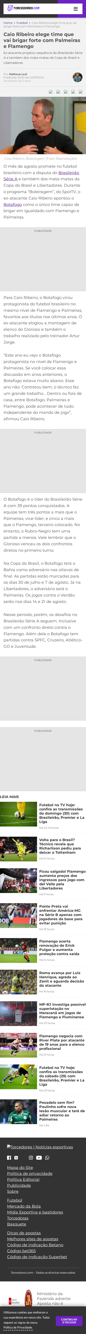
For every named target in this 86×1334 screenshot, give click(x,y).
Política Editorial (23, 1179)
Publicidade (19, 1185)
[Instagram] (31, 1158)
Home (8, 23)
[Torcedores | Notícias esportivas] (23, 8)
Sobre (13, 1191)
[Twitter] (16, 1158)
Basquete (16, 1224)
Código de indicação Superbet (37, 1256)
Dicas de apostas (24, 1233)
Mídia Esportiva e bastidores (35, 1212)
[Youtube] (39, 1158)
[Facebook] (9, 1158)
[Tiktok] (23, 1158)
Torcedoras (17, 1218)
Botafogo (13, 204)
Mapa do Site (20, 1167)
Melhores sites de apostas (32, 1239)
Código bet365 (21, 1250)
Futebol (22, 23)
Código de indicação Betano (35, 1245)
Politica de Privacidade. (18, 1327)
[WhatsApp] (47, 1158)
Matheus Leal (18, 74)
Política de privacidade (29, 1173)
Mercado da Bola (24, 1206)
